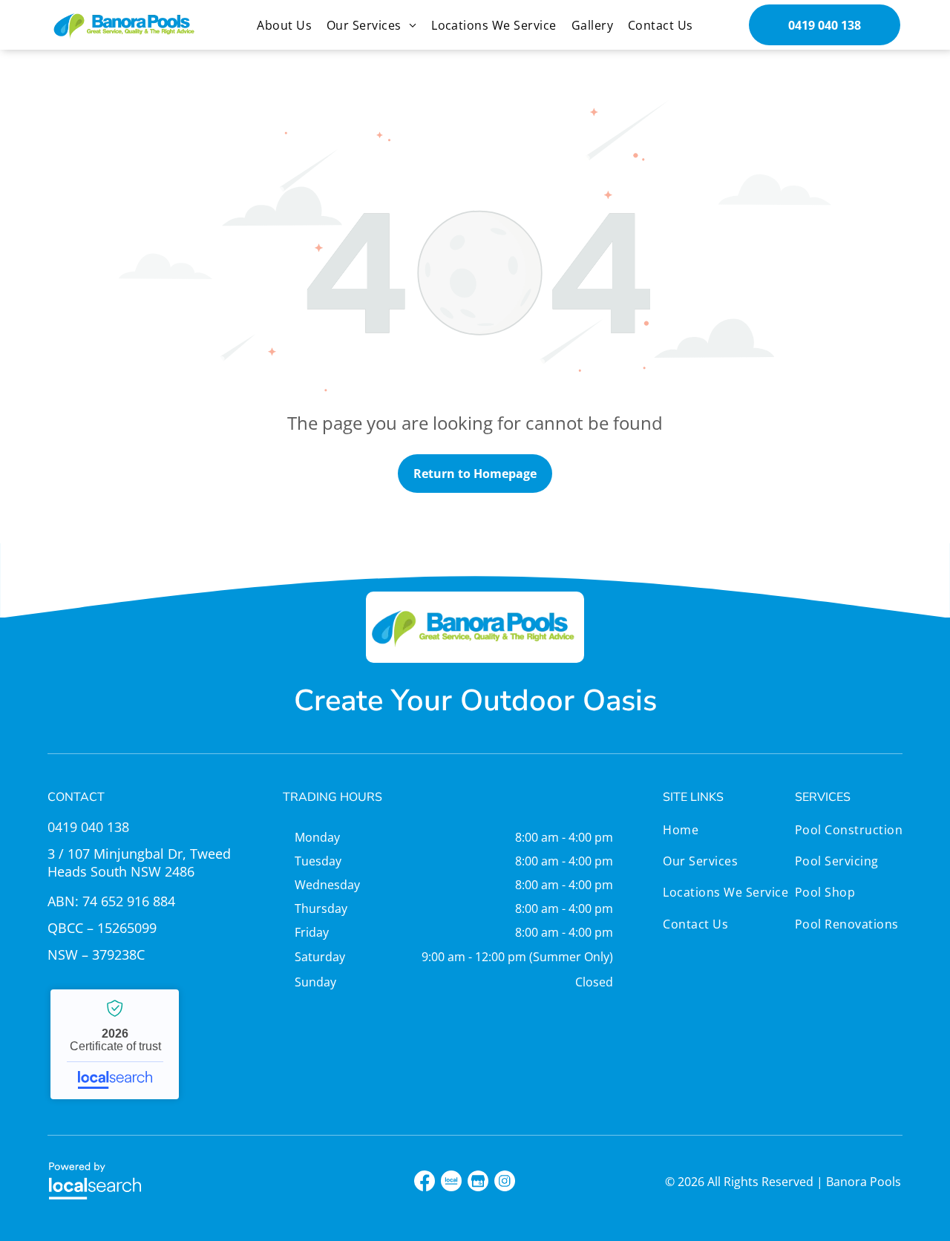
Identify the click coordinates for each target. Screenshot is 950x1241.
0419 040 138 (88, 827)
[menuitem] (284, 25)
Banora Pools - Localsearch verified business (114, 1044)
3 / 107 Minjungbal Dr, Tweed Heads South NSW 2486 (139, 862)
